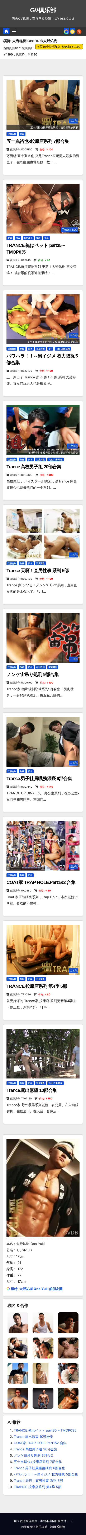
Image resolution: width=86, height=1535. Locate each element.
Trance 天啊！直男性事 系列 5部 (37, 570)
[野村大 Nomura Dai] (68, 1373)
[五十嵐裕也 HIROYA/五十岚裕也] (17, 1322)
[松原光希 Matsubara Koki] (68, 1347)
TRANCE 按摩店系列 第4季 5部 (36, 986)
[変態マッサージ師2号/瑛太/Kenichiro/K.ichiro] (43, 1373)
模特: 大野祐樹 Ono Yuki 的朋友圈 (37, 1289)
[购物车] (72, 31)
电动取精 (40, 667)
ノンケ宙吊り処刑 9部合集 (32, 674)
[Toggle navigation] (14, 31)
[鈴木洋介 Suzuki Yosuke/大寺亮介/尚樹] (43, 1322)
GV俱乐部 (43, 10)
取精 (10, 238)
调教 (38, 238)
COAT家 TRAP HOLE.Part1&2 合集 (40, 882)
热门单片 (28, 238)
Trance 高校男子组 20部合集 (33, 467)
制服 (22, 348)
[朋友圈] (66, 31)
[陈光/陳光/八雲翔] (17, 1373)
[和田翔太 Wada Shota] (43, 1347)
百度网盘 (40, 348)
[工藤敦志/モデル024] (43, 1398)
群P (50, 348)
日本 (22, 134)
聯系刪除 (59, 1527)
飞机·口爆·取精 (63, 348)
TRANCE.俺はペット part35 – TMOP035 (45, 1430)
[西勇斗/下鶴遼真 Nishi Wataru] (17, 1398)
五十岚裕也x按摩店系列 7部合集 (37, 141)
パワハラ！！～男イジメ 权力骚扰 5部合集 (46, 1474)
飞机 (46, 238)
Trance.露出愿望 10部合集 (31, 1090)
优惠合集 (12, 134)
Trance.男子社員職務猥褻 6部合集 (39, 778)
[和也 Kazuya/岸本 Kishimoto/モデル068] (17, 1347)
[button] (79, 31)
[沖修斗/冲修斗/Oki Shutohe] (68, 1322)
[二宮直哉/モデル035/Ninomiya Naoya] (68, 1398)
